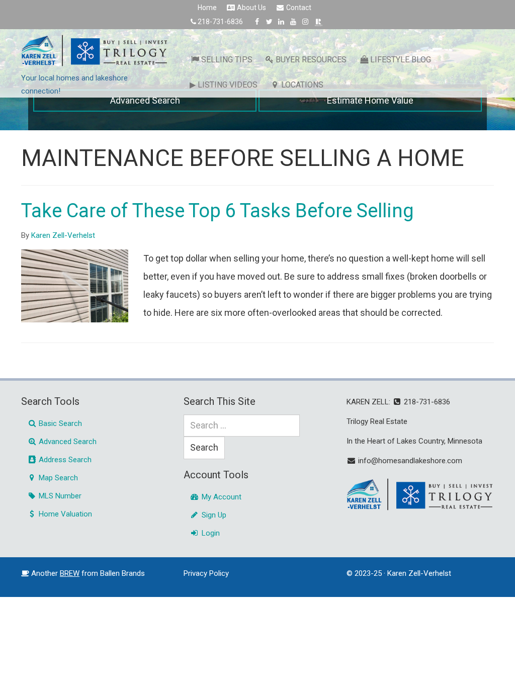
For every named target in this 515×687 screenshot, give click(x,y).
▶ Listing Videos (224, 85)
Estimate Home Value (370, 100)
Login (210, 533)
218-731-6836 (220, 22)
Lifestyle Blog (400, 59)
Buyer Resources (311, 59)
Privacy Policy (206, 573)
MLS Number (59, 495)
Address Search (64, 459)
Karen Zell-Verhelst (63, 235)
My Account (220, 496)
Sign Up (213, 515)
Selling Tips (226, 59)
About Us (250, 8)
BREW (69, 573)
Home (207, 8)
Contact (298, 8)
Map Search (57, 477)
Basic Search (59, 423)
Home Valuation (64, 514)
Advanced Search (145, 100)
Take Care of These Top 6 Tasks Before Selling (217, 211)
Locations (302, 85)
